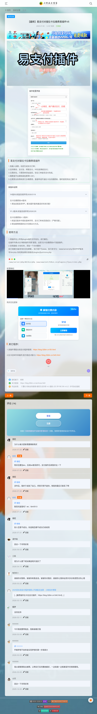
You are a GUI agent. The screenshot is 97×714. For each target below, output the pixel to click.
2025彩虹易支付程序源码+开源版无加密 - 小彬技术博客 (34, 590)
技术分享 (16, 10)
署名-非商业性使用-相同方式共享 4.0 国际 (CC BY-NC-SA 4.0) (45, 386)
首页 (9, 10)
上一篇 (9, 395)
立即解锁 (63, 330)
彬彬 (14, 456)
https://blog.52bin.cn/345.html (48, 355)
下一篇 (88, 395)
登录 (48, 415)
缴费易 (13, 371)
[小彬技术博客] (48, 3)
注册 (48, 423)
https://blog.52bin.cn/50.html (44, 349)
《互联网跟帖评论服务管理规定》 (36, 431)
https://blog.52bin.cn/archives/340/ (33, 383)
